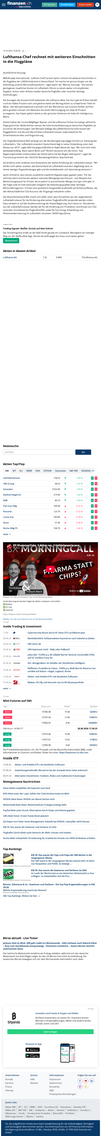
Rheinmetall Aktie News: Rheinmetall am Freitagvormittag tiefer (35, 804)
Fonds (22, 1113)
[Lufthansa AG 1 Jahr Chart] (89, 257)
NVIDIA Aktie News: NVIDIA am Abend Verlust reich (29, 799)
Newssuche (11, 446)
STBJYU (93, 739)
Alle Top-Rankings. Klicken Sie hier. (20, 895)
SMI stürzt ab (34, 643)
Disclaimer (54, 1087)
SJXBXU (93, 711)
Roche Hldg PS (10, 528)
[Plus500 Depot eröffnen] (22, 6)
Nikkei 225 (10, 1110)
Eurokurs (85, 1110)
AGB (51, 1090)
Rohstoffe (58, 1113)
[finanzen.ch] (19, 3)
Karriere (9, 1083)
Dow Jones (65, 1107)
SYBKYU (93, 717)
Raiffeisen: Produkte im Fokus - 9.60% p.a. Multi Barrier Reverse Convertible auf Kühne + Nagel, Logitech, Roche (62, 670)
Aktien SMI (10, 1107)
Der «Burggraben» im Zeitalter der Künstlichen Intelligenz (56, 663)
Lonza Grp (8, 517)
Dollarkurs (72, 1110)
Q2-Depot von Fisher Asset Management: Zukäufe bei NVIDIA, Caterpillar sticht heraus (46, 821)
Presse (8, 1087)
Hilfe (32, 1079)
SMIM (32, 1107)
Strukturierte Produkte (38, 1113)
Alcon (6, 522)
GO (83, 452)
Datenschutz (55, 1083)
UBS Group (8, 483)
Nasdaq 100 (79, 1107)
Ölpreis (29, 1116)
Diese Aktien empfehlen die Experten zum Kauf (26, 788)
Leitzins (39, 1116)
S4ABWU (93, 722)
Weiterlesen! (11, 240)
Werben (34, 1083)
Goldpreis (40, 1110)
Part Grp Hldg (10, 505)
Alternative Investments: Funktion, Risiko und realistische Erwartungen (50, 775)
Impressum (55, 1079)
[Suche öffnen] (97, 5)
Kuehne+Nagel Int (12, 494)
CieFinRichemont (11, 478)
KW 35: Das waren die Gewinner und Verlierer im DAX (29, 827)
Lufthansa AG (10, 257)
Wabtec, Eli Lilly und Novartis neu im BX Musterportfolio (27, 597)
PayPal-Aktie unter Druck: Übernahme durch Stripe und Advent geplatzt (39, 810)
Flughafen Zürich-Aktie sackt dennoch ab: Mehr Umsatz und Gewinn (37, 832)
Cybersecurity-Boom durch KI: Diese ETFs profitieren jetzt (56, 632)
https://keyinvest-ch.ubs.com (73, 752)
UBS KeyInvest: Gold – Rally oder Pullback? (49, 649)
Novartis (7, 511)
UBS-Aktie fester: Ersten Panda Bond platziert (26, 815)
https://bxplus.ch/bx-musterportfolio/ (19, 614)
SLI (25, 1107)
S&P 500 (22, 1110)
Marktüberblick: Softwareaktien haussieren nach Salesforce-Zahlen (61, 638)
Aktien (51, 1110)
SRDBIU (93, 745)
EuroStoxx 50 (51, 1107)
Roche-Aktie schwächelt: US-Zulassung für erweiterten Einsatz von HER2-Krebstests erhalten (49, 838)
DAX (40, 1107)
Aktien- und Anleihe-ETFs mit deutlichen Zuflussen (53, 676)
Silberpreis (10, 1113)
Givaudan (8, 489)
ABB (5, 500)
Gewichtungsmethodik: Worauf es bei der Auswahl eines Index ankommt (51, 770)
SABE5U (93, 734)
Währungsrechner (14, 1116)
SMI (30, 1110)
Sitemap (9, 1090)
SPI (19, 1107)
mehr (5, 534)
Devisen (61, 1110)
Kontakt (9, 1079)
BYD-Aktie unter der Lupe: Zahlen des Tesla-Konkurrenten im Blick (36, 793)
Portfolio (69, 1113)
